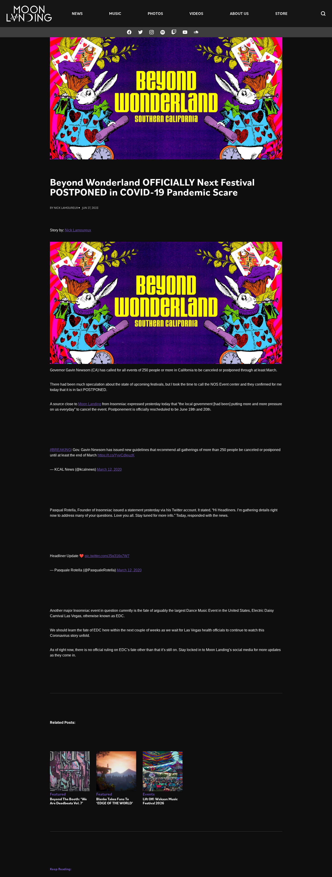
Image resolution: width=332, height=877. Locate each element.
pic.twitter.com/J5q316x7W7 (107, 556)
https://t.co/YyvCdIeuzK (116, 455)
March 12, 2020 (109, 469)
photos (155, 13)
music (115, 13)
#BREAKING (60, 450)
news (77, 13)
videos (196, 13)
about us (239, 13)
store (281, 13)
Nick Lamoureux (66, 208)
